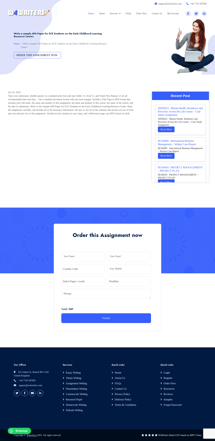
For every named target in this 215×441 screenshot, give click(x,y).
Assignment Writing (76, 383)
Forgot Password (173, 404)
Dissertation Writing (76, 388)
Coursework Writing (77, 394)
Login (167, 372)
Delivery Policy (123, 399)
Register (168, 378)
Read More (166, 129)
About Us (120, 378)
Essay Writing (73, 372)
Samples (168, 399)
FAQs (128, 13)
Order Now (141, 13)
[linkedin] (204, 13)
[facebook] (188, 13)
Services (114, 13)
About (102, 13)
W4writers (32, 435)
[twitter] (196, 13)
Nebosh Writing (74, 410)
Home (91, 13)
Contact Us (157, 13)
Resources (169, 388)
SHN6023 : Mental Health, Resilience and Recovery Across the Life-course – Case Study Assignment (180, 111)
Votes (198, 435)
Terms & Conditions (125, 404)
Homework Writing (76, 404)
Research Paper (74, 399)
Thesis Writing (73, 378)
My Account (173, 13)
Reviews (168, 394)
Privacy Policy (122, 394)
